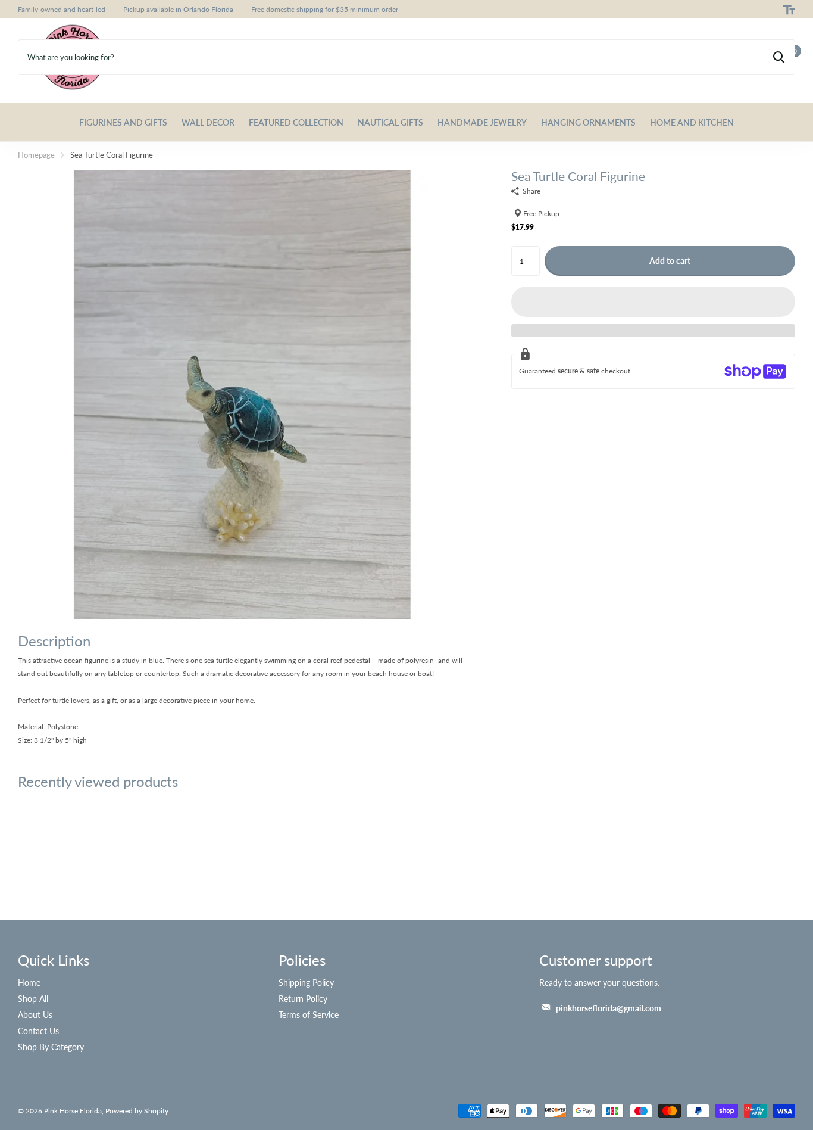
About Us (35, 1015)
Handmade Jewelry (482, 122)
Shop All (33, 999)
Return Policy (303, 999)
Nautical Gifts (390, 122)
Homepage (36, 155)
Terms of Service (309, 1015)
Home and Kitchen (692, 122)
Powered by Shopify (136, 1110)
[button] (653, 301)
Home (29, 983)
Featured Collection (296, 122)
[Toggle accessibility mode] (789, 9)
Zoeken (778, 57)
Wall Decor (208, 122)
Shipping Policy (306, 983)
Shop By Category (51, 1047)
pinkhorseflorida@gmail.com (608, 1008)
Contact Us (38, 1031)
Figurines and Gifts (123, 122)
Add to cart (669, 261)
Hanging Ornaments (588, 122)
